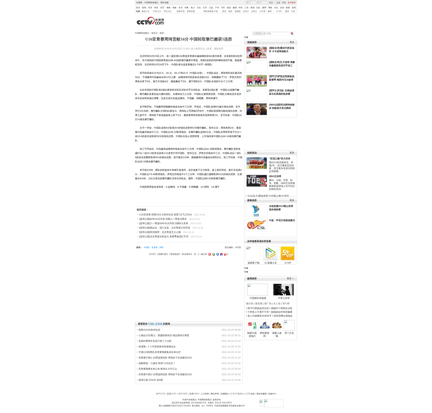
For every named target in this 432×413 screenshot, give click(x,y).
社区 (258, 7)
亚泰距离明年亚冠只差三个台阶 (155, 341)
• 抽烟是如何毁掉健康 (280, 312)
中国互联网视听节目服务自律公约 (229, 406)
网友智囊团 (261, 394)
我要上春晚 (277, 334)
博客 (270, 7)
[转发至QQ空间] (213, 254)
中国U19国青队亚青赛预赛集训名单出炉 (160, 352)
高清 (224, 11)
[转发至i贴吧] (221, 254)
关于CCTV (160, 394)
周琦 (161, 247)
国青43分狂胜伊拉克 (149, 329)
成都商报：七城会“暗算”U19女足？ (157, 363)
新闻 (144, 7)
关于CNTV (183, 394)
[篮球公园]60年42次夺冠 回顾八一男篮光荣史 (163, 219)
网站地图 (164, 2)
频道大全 (146, 11)
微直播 (258, 303)
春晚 (168, 7)
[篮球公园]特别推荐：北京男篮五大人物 (160, 232)
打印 (152, 254)
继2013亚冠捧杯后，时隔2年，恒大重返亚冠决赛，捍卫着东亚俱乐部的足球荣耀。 (282, 167)
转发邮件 (187, 254)
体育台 (154, 33)
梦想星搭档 (264, 334)
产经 (217, 7)
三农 (247, 7)
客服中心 (272, 394)
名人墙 (276, 303)
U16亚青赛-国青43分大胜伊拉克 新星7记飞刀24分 (165, 214)
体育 (156, 7)
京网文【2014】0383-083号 (220, 403)
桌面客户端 (253, 262)
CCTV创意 (250, 394)
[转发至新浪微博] (225, 254)
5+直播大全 (271, 262)
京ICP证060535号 (198, 403)
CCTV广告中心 (237, 394)
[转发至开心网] (209, 254)
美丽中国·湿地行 (252, 334)
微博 (264, 7)
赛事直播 (191, 11)
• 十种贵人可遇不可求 (257, 312)
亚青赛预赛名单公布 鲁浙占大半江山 (158, 368)
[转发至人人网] (217, 254)
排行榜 (286, 303)
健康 (235, 7)
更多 (292, 42)
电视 (138, 11)
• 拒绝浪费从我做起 (282, 315)
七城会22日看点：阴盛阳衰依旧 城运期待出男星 (164, 335)
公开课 (262, 11)
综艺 (162, 7)
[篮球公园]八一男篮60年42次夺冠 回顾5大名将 (163, 223)
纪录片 (246, 11)
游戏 (294, 7)
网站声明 (215, 394)
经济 (150, 7)
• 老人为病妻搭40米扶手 (259, 315)
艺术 (205, 7)
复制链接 (175, 254)
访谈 (282, 7)
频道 (287, 11)
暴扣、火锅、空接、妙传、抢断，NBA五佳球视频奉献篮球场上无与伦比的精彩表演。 (282, 184)
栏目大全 (157, 11)
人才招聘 (205, 394)
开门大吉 (289, 333)
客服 (284, 2)
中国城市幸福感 (258, 298)
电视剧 (238, 11)
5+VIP (288, 262)
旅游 (229, 7)
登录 (271, 3)
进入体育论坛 (198, 48)
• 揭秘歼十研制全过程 (280, 308)
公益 (211, 7)
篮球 (162, 33)
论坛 (276, 7)
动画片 (254, 11)
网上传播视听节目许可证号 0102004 (175, 406)
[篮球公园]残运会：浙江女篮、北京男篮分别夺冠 (164, 227)
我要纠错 (162, 254)
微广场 (267, 303)
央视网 (139, 2)
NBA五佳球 (275, 176)
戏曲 (174, 7)
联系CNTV (194, 394)
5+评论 (285, 195)
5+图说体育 (262, 195)
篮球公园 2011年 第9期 (151, 380)
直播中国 (181, 11)
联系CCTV (172, 394)
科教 (187, 7)
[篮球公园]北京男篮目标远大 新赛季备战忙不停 (163, 236)
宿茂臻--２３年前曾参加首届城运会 (157, 346)
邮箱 (288, 7)
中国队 (147, 247)
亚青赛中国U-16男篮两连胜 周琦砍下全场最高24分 (165, 357)
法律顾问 (224, 394)
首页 (138, 7)
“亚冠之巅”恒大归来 (279, 158)
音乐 (181, 7)
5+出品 (251, 195)
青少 (193, 7)
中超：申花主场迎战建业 (282, 220)
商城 (252, 7)
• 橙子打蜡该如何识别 (257, 308)
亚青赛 (155, 247)
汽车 (223, 7)
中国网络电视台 (151, 2)
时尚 (241, 7)
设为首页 (292, 2)
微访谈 (249, 303)
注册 (278, 3)
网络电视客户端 (211, 11)
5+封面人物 (275, 195)
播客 (270, 11)
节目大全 (167, 11)
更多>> (290, 278)
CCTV (279, 11)
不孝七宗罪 (284, 298)
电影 (230, 11)
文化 (199, 7)
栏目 (293, 11)
